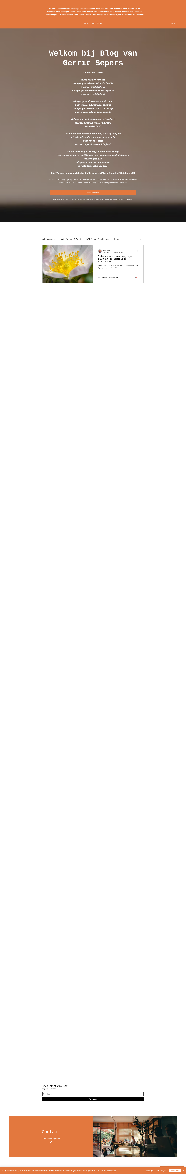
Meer (116, 239)
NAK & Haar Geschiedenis (98, 239)
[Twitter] (50, 1142)
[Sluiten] (183, 1170)
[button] (141, 239)
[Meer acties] (138, 251)
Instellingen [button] (149, 1170)
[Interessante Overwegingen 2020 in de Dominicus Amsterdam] (68, 264)
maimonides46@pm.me (51, 1139)
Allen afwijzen (161, 1170)
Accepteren (175, 1170)
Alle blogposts (49, 239)
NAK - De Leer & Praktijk (71, 239)
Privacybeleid (111, 1170)
